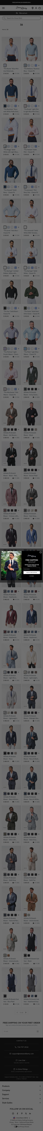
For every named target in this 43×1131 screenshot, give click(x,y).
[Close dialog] (41, 552)
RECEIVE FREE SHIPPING (31, 572)
